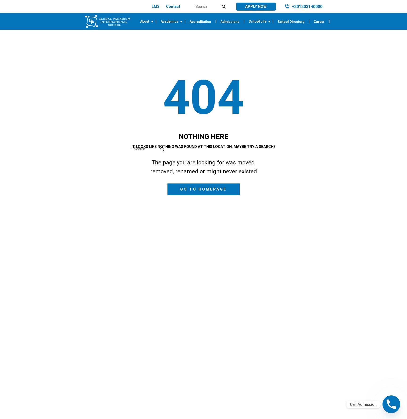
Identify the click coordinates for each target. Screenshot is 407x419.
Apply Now (256, 6)
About (144, 21)
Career (319, 21)
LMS (155, 6)
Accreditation (200, 21)
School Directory (291, 21)
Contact (173, 6)
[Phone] (391, 404)
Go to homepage (203, 189)
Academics (169, 21)
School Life (257, 21)
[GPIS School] (107, 21)
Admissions (229, 21)
